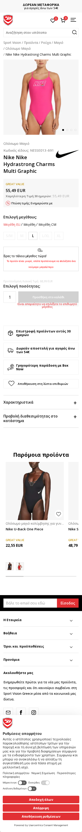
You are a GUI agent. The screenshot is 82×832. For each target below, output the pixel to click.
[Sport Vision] (8, 19)
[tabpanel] (41, 97)
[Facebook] (21, 712)
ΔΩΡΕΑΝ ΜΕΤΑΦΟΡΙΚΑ (41, 4)
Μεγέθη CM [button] (47, 224)
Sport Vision (12, 42)
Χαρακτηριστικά (18, 402)
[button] (41, 32)
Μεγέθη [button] (29, 224)
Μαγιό (58, 42)
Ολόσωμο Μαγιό (18, 48)
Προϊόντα (31, 42)
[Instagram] (33, 712)
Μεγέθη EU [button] (11, 224)
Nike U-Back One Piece (24, 529)
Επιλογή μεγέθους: (20, 217)
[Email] (8, 712)
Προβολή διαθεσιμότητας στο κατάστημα (30, 418)
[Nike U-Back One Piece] (35, 491)
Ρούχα (46, 42)
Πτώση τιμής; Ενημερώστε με (32, 203)
